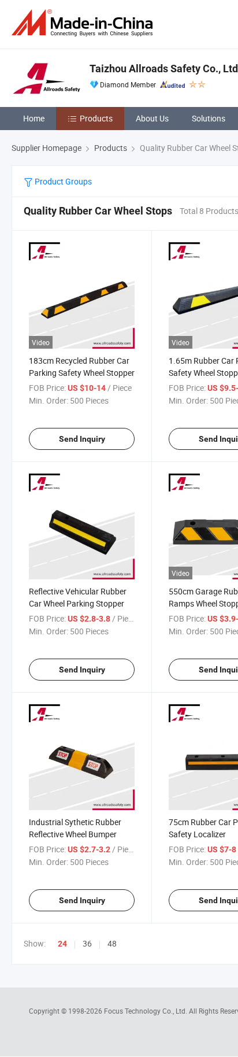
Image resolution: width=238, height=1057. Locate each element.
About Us (152, 118)
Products (96, 118)
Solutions (208, 118)
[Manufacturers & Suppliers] (84, 22)
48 (112, 943)
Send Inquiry (82, 439)
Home (33, 118)
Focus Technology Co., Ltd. (146, 1010)
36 (87, 943)
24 (62, 943)
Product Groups (62, 181)
